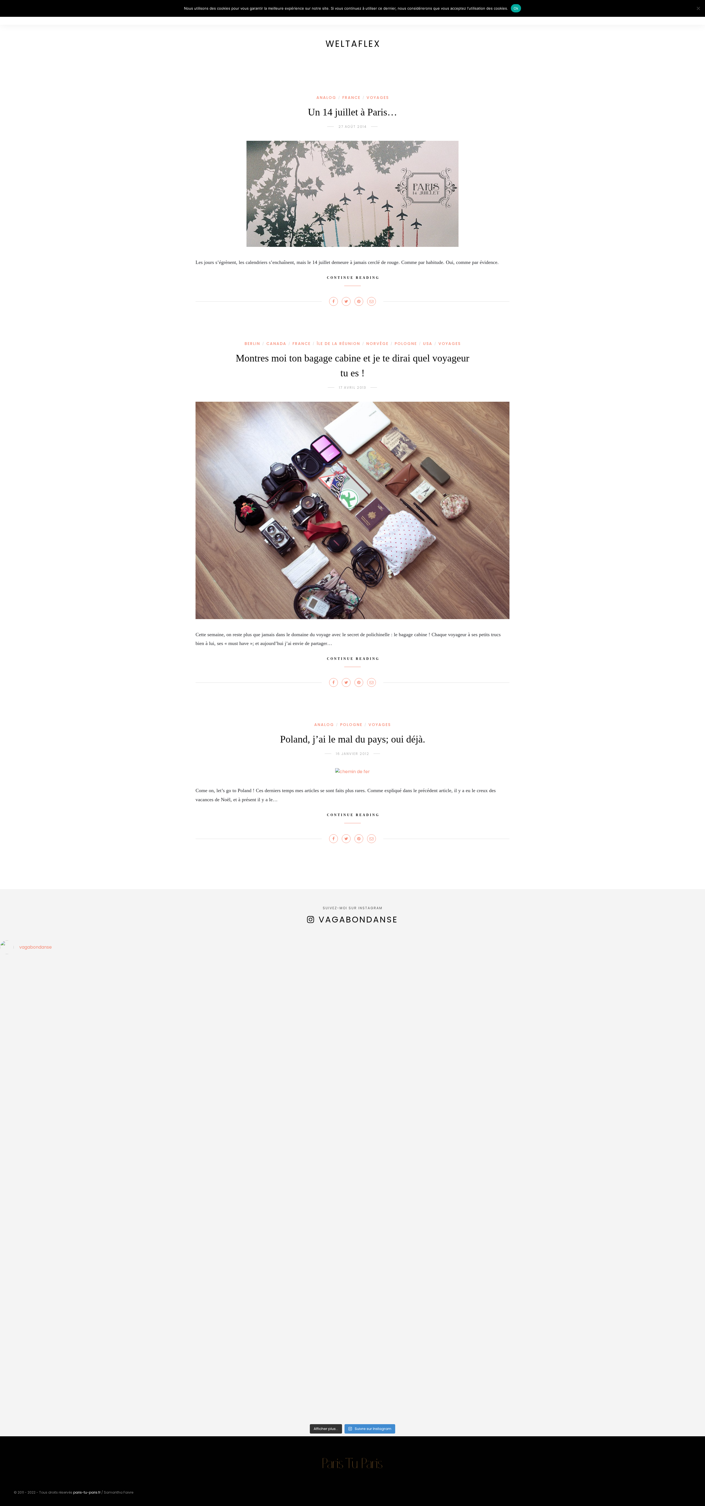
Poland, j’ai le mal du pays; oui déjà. (352, 739)
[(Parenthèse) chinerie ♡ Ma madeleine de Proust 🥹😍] (87, 1070)
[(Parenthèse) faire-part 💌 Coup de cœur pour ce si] (441, 1385)
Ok (516, 8)
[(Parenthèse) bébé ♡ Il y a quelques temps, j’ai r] (87, 1310)
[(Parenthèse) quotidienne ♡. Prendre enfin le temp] (264, 1200)
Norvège (377, 343)
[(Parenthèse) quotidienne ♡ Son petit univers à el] (264, 1306)
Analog (326, 97)
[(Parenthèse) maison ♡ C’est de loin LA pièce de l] (87, 1002)
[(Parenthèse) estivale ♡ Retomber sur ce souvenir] (264, 988)
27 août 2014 (352, 126)
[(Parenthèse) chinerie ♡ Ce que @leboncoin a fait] (441, 988)
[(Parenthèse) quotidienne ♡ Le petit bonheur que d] (87, 1375)
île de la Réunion (338, 343)
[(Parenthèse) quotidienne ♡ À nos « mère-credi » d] (264, 1378)
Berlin (252, 343)
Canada (276, 343)
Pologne (406, 343)
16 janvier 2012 (352, 753)
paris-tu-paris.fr (87, 1492)
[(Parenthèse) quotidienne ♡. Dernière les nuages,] (87, 1193)
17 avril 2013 (352, 387)
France (351, 97)
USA (427, 343)
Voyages (378, 97)
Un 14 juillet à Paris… (352, 112)
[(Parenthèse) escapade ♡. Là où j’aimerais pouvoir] (441, 1217)
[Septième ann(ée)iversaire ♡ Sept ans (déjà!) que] (264, 1104)
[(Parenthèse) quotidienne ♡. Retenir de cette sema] (441, 1066)
